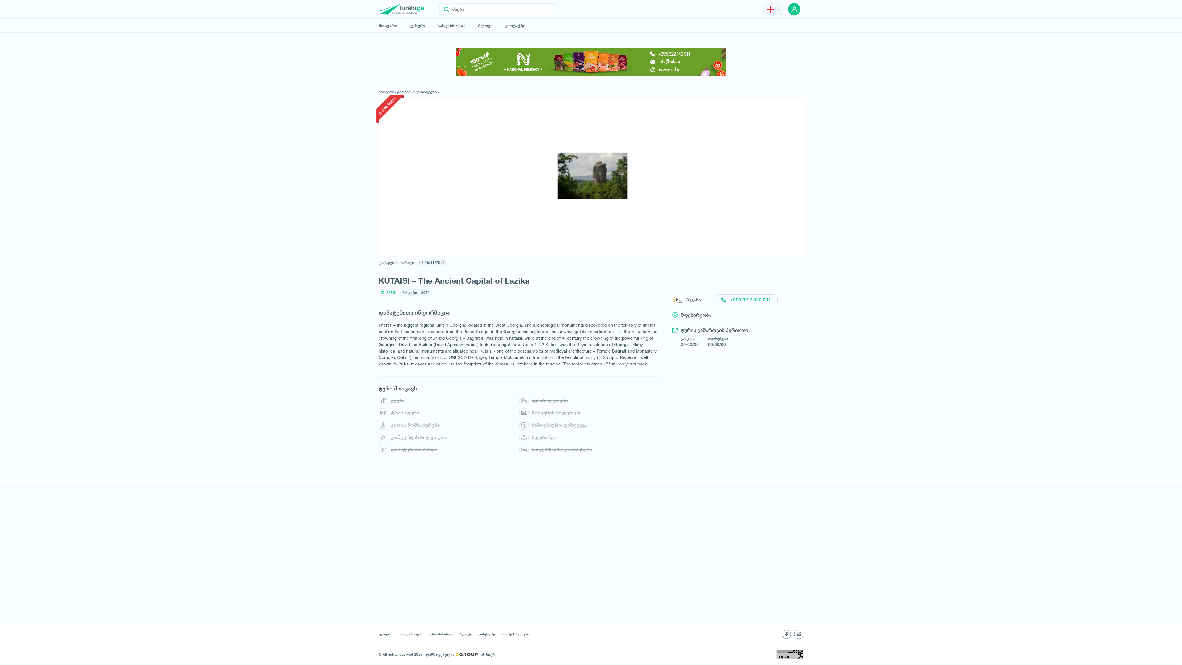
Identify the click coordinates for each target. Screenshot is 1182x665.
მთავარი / (387, 92)
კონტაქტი (515, 25)
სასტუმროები (451, 25)
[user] (794, 9)
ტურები (417, 25)
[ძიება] (446, 9)
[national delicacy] (591, 62)
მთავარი (388, 25)
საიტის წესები (515, 634)
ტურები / (404, 92)
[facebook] (786, 634)
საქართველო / (426, 92)
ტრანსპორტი (441, 634)
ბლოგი (485, 25)
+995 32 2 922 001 (750, 300)
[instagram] (798, 634)
